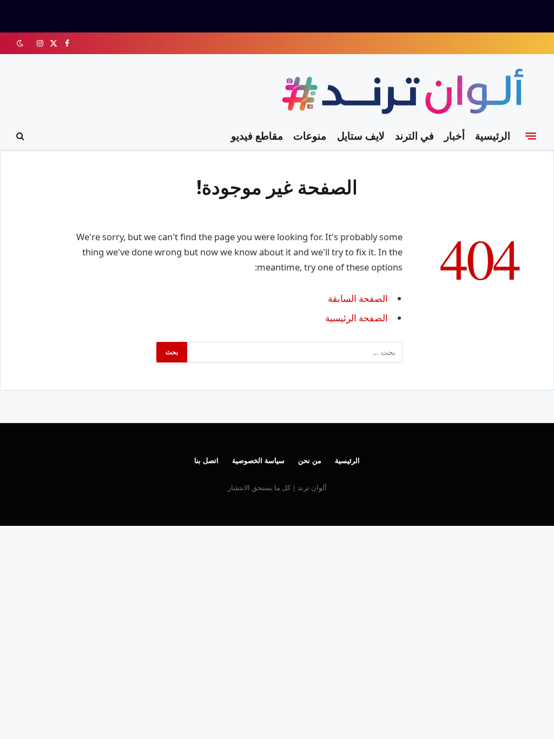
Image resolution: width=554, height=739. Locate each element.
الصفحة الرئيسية (356, 318)
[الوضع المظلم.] (21, 43)
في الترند (414, 136)
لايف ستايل (361, 136)
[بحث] (21, 136)
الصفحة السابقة (358, 298)
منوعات (309, 136)
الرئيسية (492, 136)
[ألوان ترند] (405, 93)
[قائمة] (530, 136)
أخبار (454, 136)
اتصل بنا (206, 460)
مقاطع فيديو (257, 136)
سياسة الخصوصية (258, 460)
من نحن (309, 460)
